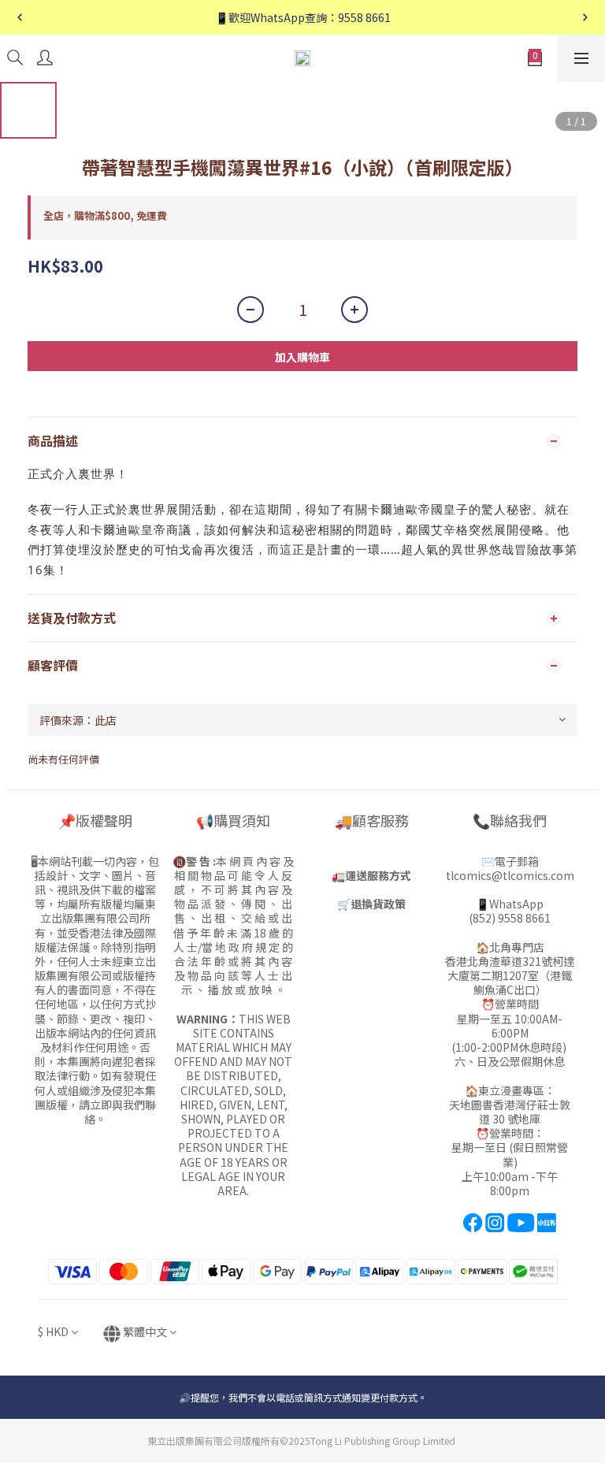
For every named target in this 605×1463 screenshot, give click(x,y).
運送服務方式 (378, 875)
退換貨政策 (378, 904)
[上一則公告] (20, 17)
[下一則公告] (585, 17)
